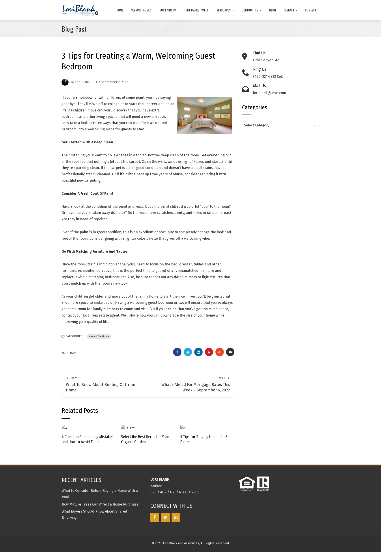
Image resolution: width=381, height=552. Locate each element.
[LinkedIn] (176, 517)
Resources (224, 10)
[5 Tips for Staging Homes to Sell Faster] (183, 428)
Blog (272, 10)
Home (119, 10)
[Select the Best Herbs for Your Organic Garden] (127, 428)
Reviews (289, 10)
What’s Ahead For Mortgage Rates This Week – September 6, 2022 (195, 384)
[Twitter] (165, 517)
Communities (250, 10)
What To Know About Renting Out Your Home (101, 384)
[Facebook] (154, 517)
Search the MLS (141, 10)
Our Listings (167, 10)
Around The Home (99, 336)
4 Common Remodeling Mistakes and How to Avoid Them (88, 439)
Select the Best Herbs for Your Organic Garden (145, 439)
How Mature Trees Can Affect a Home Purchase (100, 504)
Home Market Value (196, 10)
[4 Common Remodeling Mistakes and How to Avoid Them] (64, 428)
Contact (310, 10)
